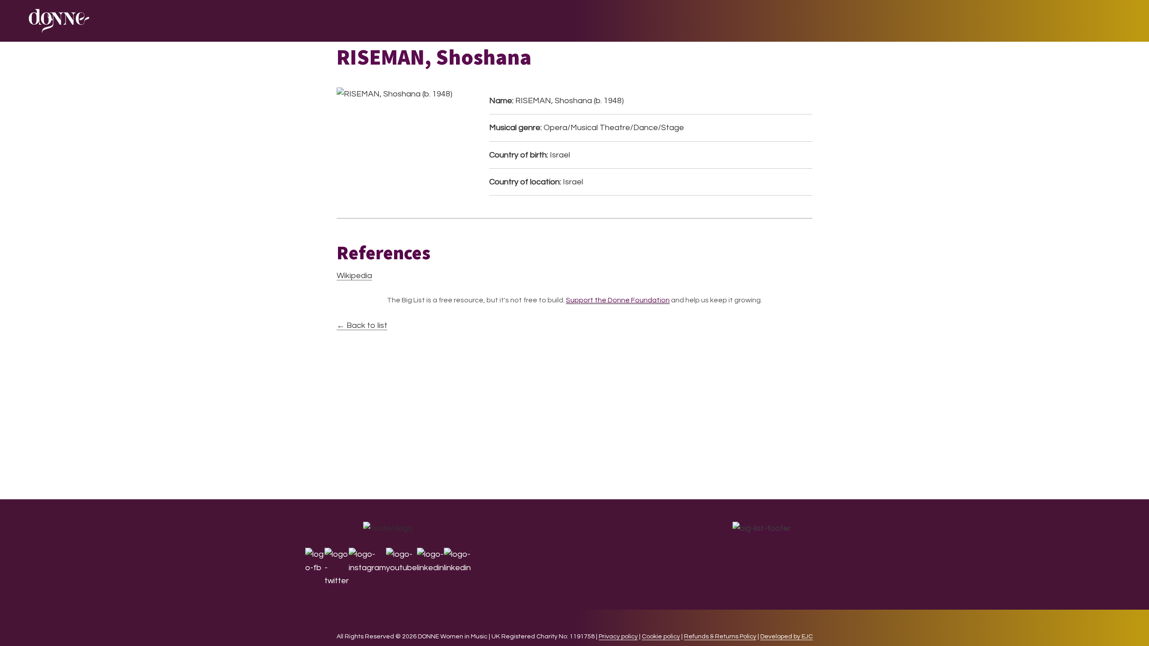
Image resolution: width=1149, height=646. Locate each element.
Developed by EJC (786, 636)
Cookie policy (661, 636)
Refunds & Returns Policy (720, 636)
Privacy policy (618, 636)
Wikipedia (354, 275)
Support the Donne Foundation (618, 300)
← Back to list (362, 325)
